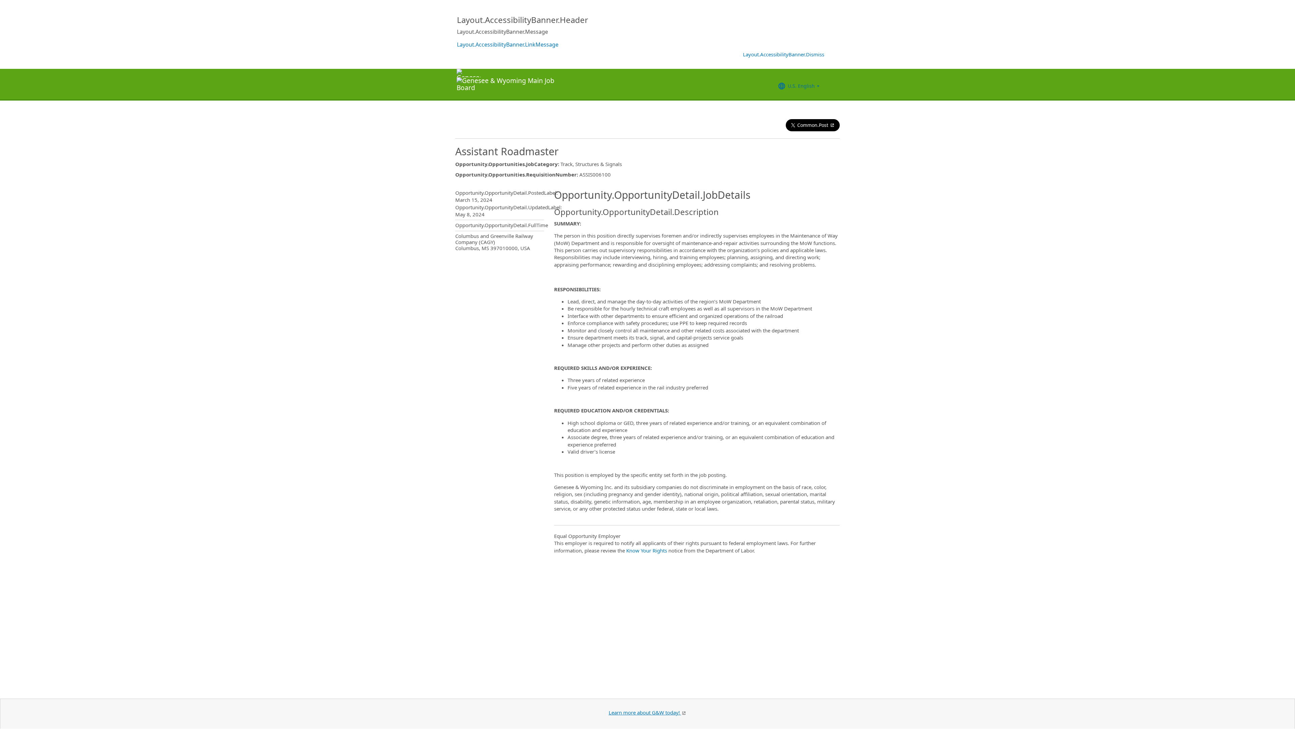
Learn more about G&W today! (645, 712)
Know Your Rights (646, 550)
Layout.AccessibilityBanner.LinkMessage (507, 44)
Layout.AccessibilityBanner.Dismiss (783, 54)
